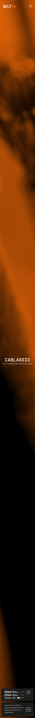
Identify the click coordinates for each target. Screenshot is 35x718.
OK (28, 709)
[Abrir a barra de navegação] (30, 6)
